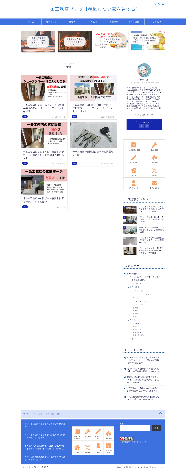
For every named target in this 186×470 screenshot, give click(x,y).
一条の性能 (113, 22)
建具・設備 (134, 22)
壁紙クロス (137, 329)
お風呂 (135, 313)
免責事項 (45, 467)
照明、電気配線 (138, 335)
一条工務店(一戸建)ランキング (133, 442)
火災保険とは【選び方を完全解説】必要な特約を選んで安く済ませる (143, 389)
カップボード (141, 304)
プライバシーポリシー (30, 467)
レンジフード (141, 301)
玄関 (134, 316)
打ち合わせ (51, 22)
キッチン (136, 298)
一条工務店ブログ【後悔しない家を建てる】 (93, 9)
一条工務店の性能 (137, 280)
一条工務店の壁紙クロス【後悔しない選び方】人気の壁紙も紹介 (143, 398)
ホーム (31, 22)
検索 (122, 424)
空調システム (138, 283)
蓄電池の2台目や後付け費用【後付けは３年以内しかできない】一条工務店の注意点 (143, 379)
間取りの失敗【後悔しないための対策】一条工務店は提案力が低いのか (143, 370)
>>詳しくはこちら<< (144, 115)
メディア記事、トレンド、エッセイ (145, 277)
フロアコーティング (143, 294)
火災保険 (92, 22)
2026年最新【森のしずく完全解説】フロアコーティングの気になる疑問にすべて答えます (143, 360)
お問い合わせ (154, 22)
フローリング (138, 291)
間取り (72, 22)
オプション (137, 332)
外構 (132, 339)
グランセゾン (133, 274)
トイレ (135, 311)
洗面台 (135, 308)
